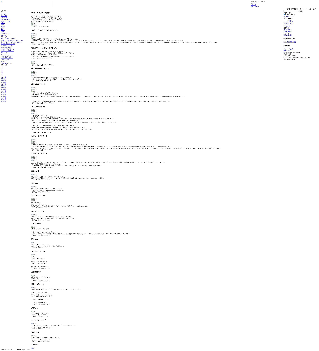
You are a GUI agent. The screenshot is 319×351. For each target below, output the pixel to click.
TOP (2, 12)
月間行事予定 (288, 29)
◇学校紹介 (4, 16)
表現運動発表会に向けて (8, 44)
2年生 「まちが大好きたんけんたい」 (12, 40)
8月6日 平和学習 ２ (7, 49)
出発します (4, 52)
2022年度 (3, 84)
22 (288, 24)
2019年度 (3, 89)
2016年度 (3, 94)
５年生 (3, 30)
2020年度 (3, 87)
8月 (2, 68)
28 (287, 26)
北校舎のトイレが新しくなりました (11, 42)
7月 (2, 70)
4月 (2, 75)
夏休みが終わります (7, 47)
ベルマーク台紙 (288, 49)
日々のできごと (5, 33)
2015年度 (3, 96)
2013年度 (3, 99)
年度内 (287, 14)
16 (289, 23)
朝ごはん (3, 61)
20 (285, 24)
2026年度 (3, 77)
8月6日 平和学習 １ (7, 51)
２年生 (3, 24)
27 (285, 26)
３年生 (3, 26)
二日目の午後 (5, 59)
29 (288, 26)
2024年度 (3, 80)
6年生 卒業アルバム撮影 (8, 38)
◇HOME (3, 14)
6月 (2, 72)
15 (288, 23)
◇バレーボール (5, 21)
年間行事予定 (288, 31)
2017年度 (3, 93)
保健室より (4, 35)
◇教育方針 (4, 17)
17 (291, 23)
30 (289, 26)
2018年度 (3, 91)
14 (287, 23)
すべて (293, 14)
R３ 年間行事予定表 (290, 42)
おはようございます (7, 56)
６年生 (3, 31)
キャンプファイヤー (7, 58)
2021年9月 (289, 16)
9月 (2, 66)
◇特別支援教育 (5, 19)
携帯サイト (287, 50)
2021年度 (3, 86)
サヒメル (3, 54)
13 (285, 23)
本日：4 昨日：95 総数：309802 (255, 4)
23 (289, 24)
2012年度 (3, 101)
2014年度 (3, 98)
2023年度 (3, 82)
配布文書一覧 (288, 35)
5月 (2, 73)
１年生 (3, 23)
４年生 (3, 28)
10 (291, 21)
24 (291, 24)
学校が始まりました (7, 45)
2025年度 (3, 79)
